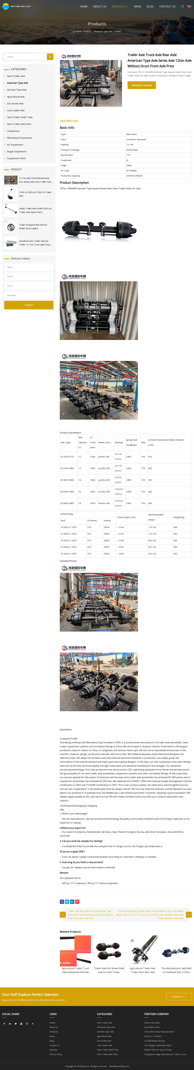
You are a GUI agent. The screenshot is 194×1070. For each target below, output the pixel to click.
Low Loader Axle (16, 110)
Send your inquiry (142, 85)
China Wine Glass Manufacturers (159, 1031)
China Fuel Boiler (152, 1022)
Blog (150, 6)
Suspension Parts (16, 158)
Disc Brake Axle (15, 103)
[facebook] (4, 1024)
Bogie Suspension (16, 151)
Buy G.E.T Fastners (153, 1036)
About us (99, 6)
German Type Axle (17, 89)
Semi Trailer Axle (16, 76)
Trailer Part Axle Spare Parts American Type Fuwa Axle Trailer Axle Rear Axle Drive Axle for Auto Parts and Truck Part (90, 915)
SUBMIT (28, 305)
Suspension (13, 131)
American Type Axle (103, 31)
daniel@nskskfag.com (119, 1066)
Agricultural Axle (16, 96)
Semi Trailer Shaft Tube (20, 117)
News (137, 6)
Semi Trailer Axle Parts (19, 124)
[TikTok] (33, 1024)
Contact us (167, 6)
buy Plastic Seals (152, 1027)
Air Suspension (15, 144)
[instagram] (27, 1024)
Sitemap (53, 1049)
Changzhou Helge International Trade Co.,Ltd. (165, 1054)
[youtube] (21, 1024)
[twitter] (15, 1024)
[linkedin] (10, 1024)
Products (119, 6)
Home (83, 6)
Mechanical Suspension (19, 137)
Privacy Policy (56, 1054)
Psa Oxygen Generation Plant (157, 1045)
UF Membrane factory (154, 1040)
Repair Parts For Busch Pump (158, 1049)
